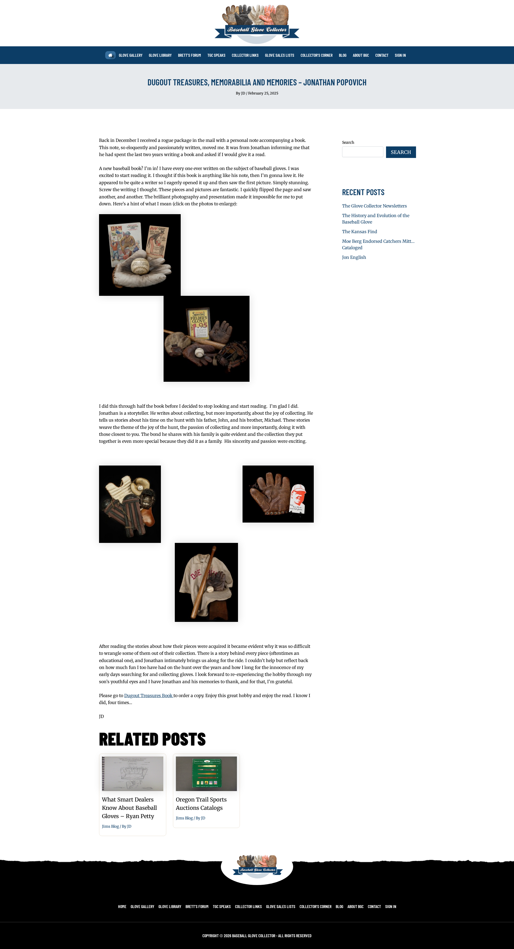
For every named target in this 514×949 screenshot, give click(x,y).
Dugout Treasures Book (148, 695)
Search (348, 142)
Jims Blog (110, 826)
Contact (374, 906)
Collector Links (248, 906)
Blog (339, 906)
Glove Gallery (142, 906)
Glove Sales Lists (280, 906)
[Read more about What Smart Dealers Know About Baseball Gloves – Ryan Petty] (132, 773)
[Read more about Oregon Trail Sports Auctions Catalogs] (206, 773)
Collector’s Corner (315, 906)
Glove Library (169, 906)
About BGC (355, 906)
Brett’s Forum (197, 906)
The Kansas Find (359, 231)
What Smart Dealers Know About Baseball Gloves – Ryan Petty (129, 807)
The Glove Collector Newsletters (374, 206)
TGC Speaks (222, 906)
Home (122, 906)
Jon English (354, 257)
